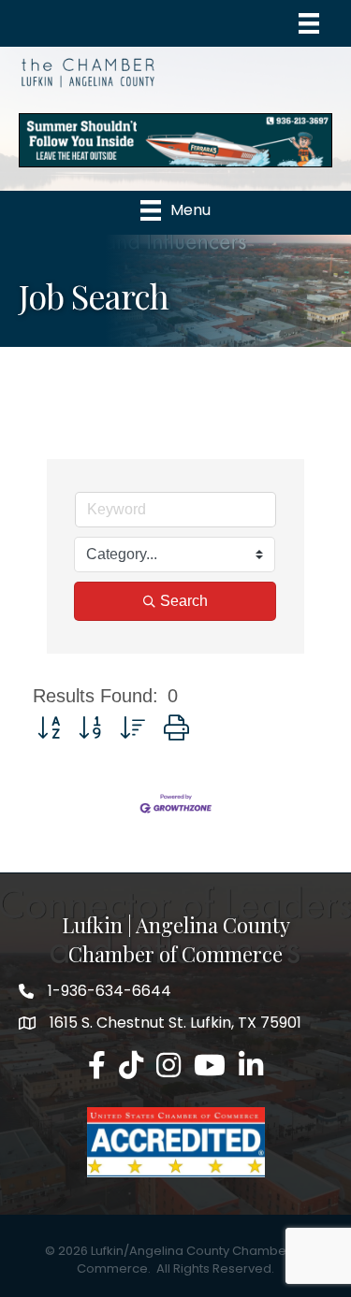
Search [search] (184, 601)
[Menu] (308, 23)
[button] (48, 728)
